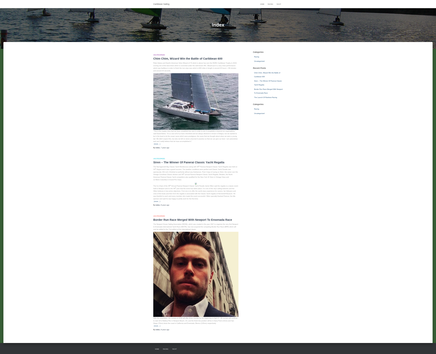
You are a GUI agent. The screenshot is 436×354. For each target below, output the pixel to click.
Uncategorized (159, 55)
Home (262, 4)
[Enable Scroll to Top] (431, 349)
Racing (270, 4)
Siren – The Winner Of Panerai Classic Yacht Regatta (188, 162)
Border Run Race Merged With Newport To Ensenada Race (192, 219)
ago (165, 148)
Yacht (278, 4)
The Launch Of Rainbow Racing (265, 97)
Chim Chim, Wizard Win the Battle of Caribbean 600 (187, 58)
